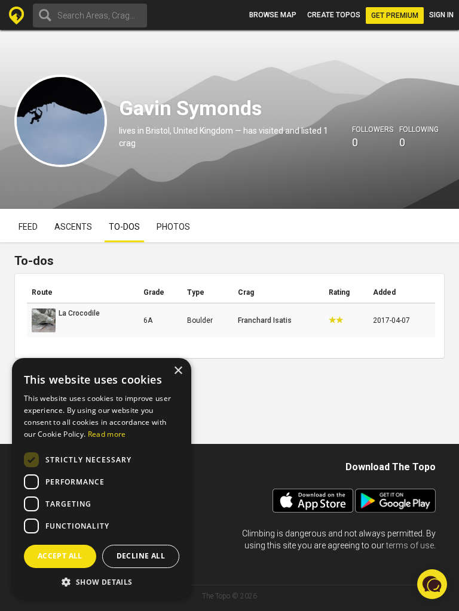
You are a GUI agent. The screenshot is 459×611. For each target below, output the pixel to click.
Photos (173, 227)
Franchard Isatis (265, 320)
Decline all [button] (141, 556)
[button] (101, 581)
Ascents (73, 227)
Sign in (441, 15)
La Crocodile (79, 313)
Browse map (272, 15)
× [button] (177, 370)
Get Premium (394, 15)
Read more (107, 434)
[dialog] (101, 478)
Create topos (333, 15)
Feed (28, 227)
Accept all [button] (60, 556)
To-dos (124, 227)
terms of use (410, 545)
